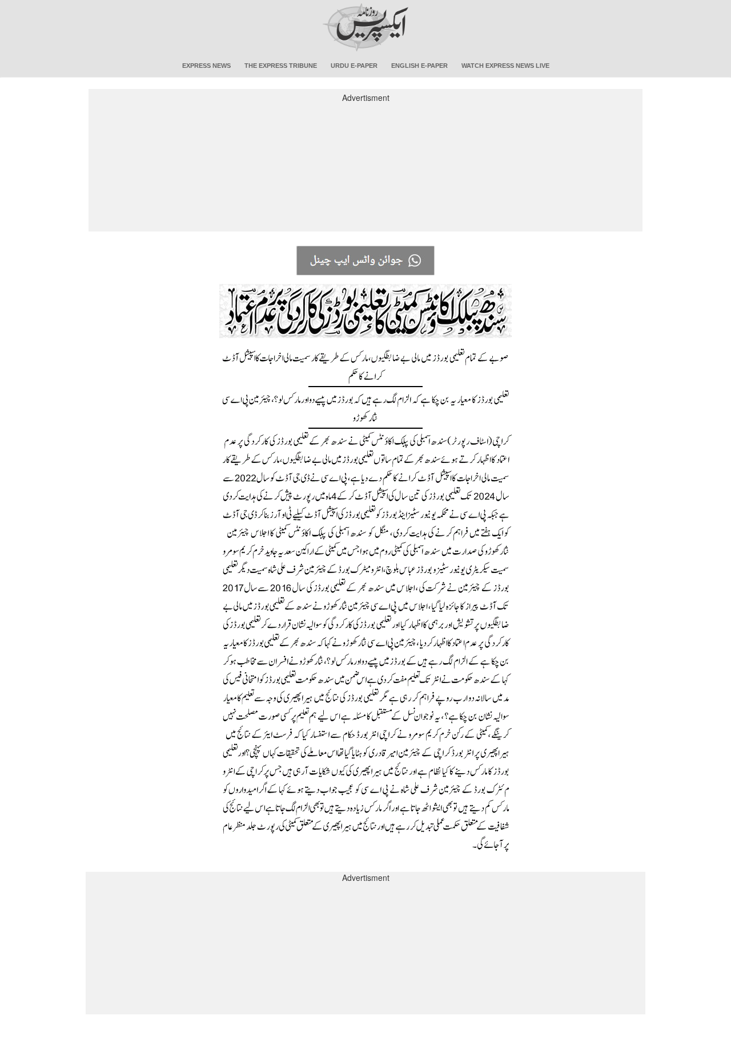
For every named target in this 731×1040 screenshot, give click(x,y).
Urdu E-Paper (354, 65)
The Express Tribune (280, 65)
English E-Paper (419, 65)
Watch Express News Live (505, 65)
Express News (206, 65)
